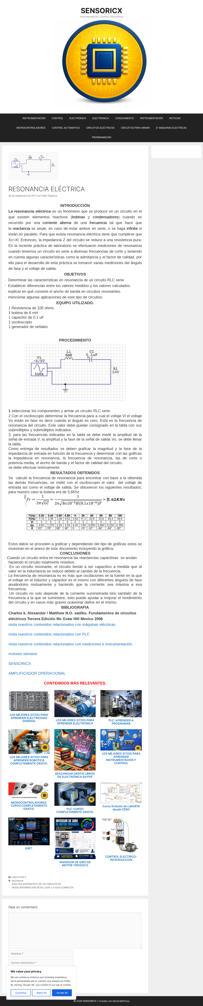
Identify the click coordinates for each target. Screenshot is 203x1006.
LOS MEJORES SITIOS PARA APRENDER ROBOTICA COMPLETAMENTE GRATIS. (29, 760)
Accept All (62, 992)
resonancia (17, 880)
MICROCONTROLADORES (31, 127)
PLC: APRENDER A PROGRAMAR (121, 722)
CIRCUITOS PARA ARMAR (135, 127)
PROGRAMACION (101, 137)
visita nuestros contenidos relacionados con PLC (48, 634)
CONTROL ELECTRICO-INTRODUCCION (121, 858)
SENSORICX (101, 10)
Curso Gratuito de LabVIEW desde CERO (121, 808)
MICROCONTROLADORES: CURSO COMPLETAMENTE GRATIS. (29, 806)
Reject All (41, 992)
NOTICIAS (174, 118)
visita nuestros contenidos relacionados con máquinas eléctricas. (62, 624)
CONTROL (57, 118)
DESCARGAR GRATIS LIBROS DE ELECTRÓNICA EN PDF (75, 775)
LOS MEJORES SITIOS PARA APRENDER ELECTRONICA (75, 722)
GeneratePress (121, 1001)
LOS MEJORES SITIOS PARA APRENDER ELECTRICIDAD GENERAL (29, 718)
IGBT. (29, 848)
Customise (20, 992)
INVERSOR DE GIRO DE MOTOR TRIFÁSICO (75, 864)
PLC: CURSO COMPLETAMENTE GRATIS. (75, 810)
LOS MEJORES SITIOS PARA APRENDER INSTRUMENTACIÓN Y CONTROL (121, 758)
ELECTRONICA (100, 118)
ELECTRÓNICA (77, 118)
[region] (41, 983)
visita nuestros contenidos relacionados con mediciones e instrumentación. (70, 644)
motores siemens (22, 654)
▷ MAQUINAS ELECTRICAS (171, 127)
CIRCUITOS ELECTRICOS (100, 127)
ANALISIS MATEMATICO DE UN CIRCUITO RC (36, 884)
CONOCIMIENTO (124, 118)
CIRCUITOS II (19, 877)
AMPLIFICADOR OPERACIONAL (36, 673)
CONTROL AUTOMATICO (66, 127)
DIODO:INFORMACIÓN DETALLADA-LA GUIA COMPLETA (43, 887)
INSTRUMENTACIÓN (34, 118)
